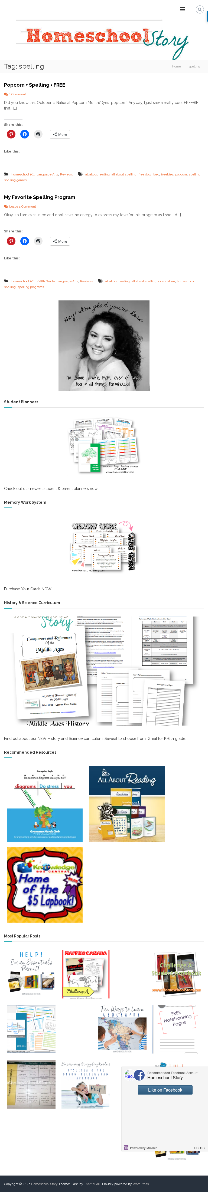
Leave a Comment (22, 206)
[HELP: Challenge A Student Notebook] (177, 974)
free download (148, 174)
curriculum (166, 281)
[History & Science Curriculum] (104, 671)
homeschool (185, 281)
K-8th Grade (46, 281)
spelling (194, 174)
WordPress (141, 1184)
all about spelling (124, 174)
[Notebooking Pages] (177, 1029)
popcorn (181, 174)
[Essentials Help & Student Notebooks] (31, 974)
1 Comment (17, 94)
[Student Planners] (104, 445)
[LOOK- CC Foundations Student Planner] (31, 1029)
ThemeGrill (92, 1184)
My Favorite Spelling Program (39, 197)
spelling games (15, 180)
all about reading (97, 174)
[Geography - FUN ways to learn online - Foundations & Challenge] (122, 1029)
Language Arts (47, 174)
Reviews (66, 174)
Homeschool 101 (23, 174)
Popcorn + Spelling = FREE (34, 85)
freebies (167, 174)
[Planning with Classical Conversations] (31, 1084)
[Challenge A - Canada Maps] (86, 974)
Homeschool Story (44, 1184)
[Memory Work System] (104, 546)
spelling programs (31, 287)
